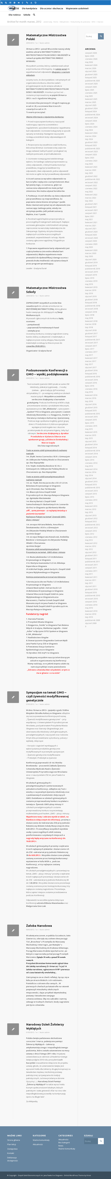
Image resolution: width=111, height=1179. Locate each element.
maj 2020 (89, 247)
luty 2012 (89, 549)
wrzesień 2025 (91, 83)
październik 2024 (92, 114)
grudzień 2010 (91, 589)
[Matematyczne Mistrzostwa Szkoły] (13, 292)
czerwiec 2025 (91, 93)
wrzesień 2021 (91, 210)
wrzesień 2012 (91, 527)
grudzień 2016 (91, 370)
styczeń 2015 (90, 441)
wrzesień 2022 (91, 182)
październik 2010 (92, 595)
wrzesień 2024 (91, 117)
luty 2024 (89, 139)
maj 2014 (89, 466)
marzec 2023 (90, 170)
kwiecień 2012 (91, 543)
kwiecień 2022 (91, 194)
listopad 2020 (91, 234)
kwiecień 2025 (91, 99)
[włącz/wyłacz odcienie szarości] (11, 3)
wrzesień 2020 (91, 238)
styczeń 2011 (90, 586)
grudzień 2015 (91, 407)
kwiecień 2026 (91, 65)
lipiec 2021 (89, 216)
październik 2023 (92, 148)
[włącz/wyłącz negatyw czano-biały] (19, 3)
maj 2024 (89, 130)
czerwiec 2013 (91, 500)
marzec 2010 (90, 614)
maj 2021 (89, 219)
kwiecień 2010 (91, 611)
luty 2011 (89, 583)
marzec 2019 (90, 290)
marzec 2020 (90, 253)
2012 (93, 22)
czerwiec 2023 (91, 160)
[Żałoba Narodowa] (13, 930)
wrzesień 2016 (91, 379)
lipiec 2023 (89, 157)
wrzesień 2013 (91, 490)
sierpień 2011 (91, 567)
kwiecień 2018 (91, 321)
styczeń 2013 (90, 515)
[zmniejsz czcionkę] (6, 3)
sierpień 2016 (91, 382)
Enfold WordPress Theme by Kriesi (77, 1175)
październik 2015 (92, 413)
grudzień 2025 (91, 74)
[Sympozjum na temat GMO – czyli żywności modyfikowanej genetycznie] (13, 697)
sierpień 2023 (91, 154)
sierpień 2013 (91, 493)
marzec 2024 (90, 136)
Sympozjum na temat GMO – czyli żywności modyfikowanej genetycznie (47, 696)
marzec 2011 (90, 580)
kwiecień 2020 (91, 250)
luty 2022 (89, 200)
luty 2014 (89, 475)
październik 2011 (92, 561)
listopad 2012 (91, 521)
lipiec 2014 (89, 459)
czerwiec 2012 (91, 537)
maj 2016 (89, 392)
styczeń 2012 (90, 552)
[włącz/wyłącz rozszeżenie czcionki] (32, 3)
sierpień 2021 (91, 213)
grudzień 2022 (91, 176)
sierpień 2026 (91, 53)
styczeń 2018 (90, 330)
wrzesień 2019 (91, 271)
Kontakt (10, 1153)
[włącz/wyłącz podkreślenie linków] (27, 3)
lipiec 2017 (89, 349)
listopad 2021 (91, 207)
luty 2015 (89, 438)
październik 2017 (92, 339)
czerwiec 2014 (91, 463)
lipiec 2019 (89, 278)
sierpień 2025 (91, 87)
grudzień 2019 (91, 262)
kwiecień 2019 (91, 287)
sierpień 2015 (91, 419)
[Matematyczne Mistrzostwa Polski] (13, 40)
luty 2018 (89, 327)
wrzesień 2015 (91, 416)
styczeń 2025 (90, 105)
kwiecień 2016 (91, 395)
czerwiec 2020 (91, 244)
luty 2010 (89, 617)
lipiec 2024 (89, 123)
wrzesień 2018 (91, 308)
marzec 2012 (90, 546)
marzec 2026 (90, 68)
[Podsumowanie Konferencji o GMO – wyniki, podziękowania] (13, 375)
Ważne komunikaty (41, 1140)
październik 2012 (92, 524)
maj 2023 (89, 164)
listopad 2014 (91, 447)
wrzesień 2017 (91, 342)
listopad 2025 (91, 77)
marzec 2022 (90, 197)
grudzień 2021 (91, 204)
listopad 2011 (91, 558)
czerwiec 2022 (91, 188)
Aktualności (64, 22)
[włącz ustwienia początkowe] (36, 3)
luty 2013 (89, 512)
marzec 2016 (90, 398)
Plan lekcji (11, 1144)
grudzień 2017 (91, 333)
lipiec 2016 (89, 385)
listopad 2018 (91, 302)
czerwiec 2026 (91, 59)
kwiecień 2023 (91, 167)
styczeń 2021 (90, 228)
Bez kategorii (64, 1142)
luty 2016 (89, 401)
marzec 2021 (90, 225)
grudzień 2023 (91, 142)
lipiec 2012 (89, 534)
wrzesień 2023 (91, 151)
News (60, 1145)
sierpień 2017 (91, 346)
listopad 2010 (91, 592)
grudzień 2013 (91, 481)
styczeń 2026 (90, 71)
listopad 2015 (91, 410)
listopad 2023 (91, 145)
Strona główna (13, 1140)
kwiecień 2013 (91, 506)
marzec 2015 (90, 435)
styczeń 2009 (90, 623)
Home (55, 22)
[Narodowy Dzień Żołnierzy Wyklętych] (13, 1029)
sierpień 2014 (91, 456)
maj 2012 (89, 540)
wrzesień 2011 (91, 564)
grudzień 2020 (91, 231)
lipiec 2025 (89, 90)
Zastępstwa (12, 1149)
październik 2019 (92, 268)
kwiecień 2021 (91, 222)
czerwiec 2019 (91, 281)
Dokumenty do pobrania (80, 22)
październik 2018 (92, 305)
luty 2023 (89, 173)
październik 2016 (92, 376)
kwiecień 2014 (91, 469)
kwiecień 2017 (91, 358)
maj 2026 (89, 62)
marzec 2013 (90, 509)
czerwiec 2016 (91, 389)
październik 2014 (92, 450)
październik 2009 (92, 620)
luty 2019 (89, 293)
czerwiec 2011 (91, 571)
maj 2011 (89, 574)
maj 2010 (89, 608)
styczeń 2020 (90, 259)
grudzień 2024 (91, 108)
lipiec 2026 (89, 56)
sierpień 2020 (91, 241)
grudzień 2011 (91, 555)
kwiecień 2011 (91, 577)
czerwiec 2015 (91, 426)
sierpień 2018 (91, 312)
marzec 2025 (90, 102)
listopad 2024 (91, 111)
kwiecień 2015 (91, 432)
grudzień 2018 (91, 299)
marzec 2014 (90, 472)
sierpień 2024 (91, 120)
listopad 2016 (91, 373)
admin (47, 43)
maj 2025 (89, 96)
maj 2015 (89, 429)
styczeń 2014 (90, 478)
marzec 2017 (90, 361)
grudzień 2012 (91, 518)
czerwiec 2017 (91, 352)
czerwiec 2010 (91, 605)
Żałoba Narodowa (39, 925)
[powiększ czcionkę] (2, 3)
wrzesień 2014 (91, 453)
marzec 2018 (90, 324)
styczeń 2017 (90, 367)
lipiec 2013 (89, 497)
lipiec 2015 (89, 423)
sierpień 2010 (91, 601)
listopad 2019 (91, 265)
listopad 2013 (91, 484)
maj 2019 (89, 284)
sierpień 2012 (91, 530)
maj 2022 (89, 191)
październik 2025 (92, 80)
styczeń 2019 (90, 296)
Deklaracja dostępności (12, 1159)
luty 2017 (89, 364)
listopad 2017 (91, 336)
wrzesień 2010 (91, 598)
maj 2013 (89, 503)
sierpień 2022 (91, 185)
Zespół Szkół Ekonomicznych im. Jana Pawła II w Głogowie (40, 1175)
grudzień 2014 (91, 444)
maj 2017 (89, 355)
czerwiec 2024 (91, 126)
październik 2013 (92, 487)
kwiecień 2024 (91, 133)
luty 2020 (89, 256)
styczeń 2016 (90, 404)
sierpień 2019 (91, 275)
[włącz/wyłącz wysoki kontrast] (15, 3)
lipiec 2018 (89, 315)
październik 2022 (92, 179)
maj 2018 (89, 318)
